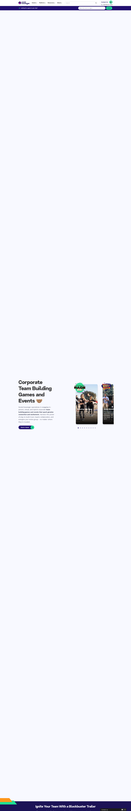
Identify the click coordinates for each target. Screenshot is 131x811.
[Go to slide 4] (84, 427)
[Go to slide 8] (93, 427)
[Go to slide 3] (82, 427)
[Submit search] (96, 3)
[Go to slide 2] (80, 427)
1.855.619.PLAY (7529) (108, 4)
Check (109, 8)
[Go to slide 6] (88, 427)
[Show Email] (122, 810)
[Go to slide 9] (95, 427)
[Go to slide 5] (86, 427)
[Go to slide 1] (78, 427)
